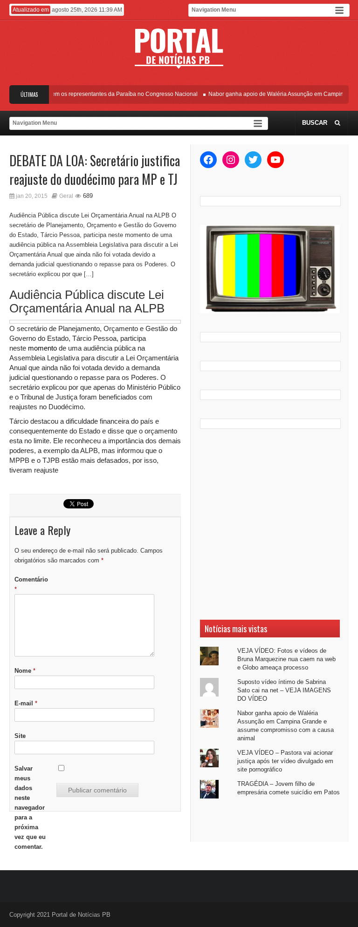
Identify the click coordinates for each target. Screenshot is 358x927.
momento (42, 348)
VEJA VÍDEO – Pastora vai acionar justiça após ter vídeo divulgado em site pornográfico (285, 761)
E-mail (25, 703)
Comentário (31, 584)
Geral (66, 196)
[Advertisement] (270, 524)
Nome (24, 670)
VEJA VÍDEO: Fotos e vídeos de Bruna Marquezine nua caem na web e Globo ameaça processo (286, 659)
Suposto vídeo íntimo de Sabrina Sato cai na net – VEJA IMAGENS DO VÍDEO (284, 690)
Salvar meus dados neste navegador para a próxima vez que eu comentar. (30, 807)
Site (20, 735)
